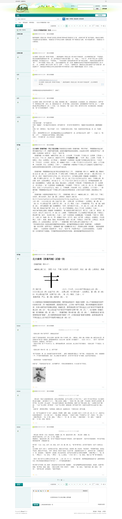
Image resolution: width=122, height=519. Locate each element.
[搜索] (63, 19)
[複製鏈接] (54, 30)
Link (41, 491)
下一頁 (102, 26)
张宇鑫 (18, 145)
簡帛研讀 (31, 22)
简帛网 (16, 22)
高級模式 (85, 491)
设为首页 (18, 1)
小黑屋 (104, 511)
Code (46, 491)
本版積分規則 (101, 504)
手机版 (99, 511)
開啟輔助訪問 (104, 1)
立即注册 (104, 8)
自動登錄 (97, 6)
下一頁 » (61, 480)
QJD (18, 74)
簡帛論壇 (25, 22)
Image (38, 491)
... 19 (89, 26)
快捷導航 (100, 15)
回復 (36, 49)
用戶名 (73, 6)
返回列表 (53, 26)
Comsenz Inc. (24, 513)
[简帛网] (22, 12)
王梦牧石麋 (19, 34)
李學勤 (71, 19)
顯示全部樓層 (50, 34)
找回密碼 (104, 6)
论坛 (18, 15)
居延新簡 (76, 19)
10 (85, 26)
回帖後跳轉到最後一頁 (47, 504)
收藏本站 (23, 1)
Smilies (48, 491)
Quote (43, 491)
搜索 (58, 19)
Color (36, 491)
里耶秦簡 (81, 19)
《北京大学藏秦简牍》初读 (43, 22)
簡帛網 (94, 511)
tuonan (18, 325)
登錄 (64, 497)
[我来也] (18, 30)
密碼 (72, 8)
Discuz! (23, 511)
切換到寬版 (106, 1)
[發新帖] (19, 25)
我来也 (24, 30)
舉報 (103, 49)
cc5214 (18, 117)
